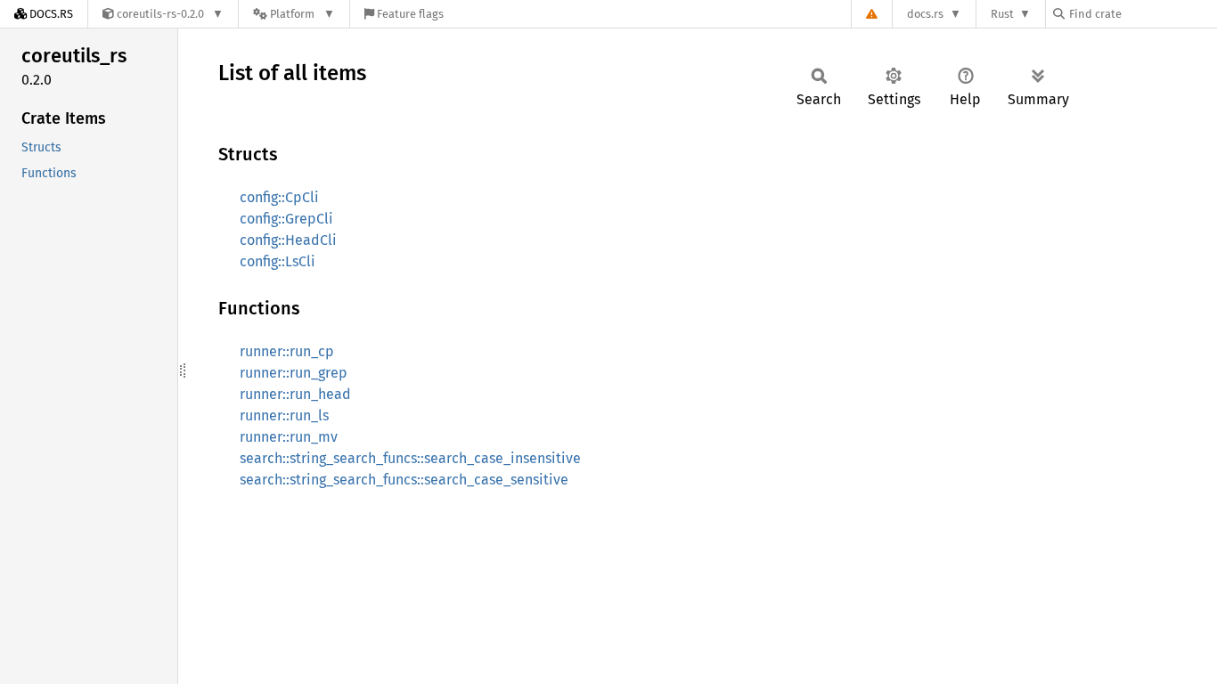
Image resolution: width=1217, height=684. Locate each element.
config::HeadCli (288, 240)
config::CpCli (279, 197)
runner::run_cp (287, 351)
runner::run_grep (293, 372)
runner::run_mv (289, 436)
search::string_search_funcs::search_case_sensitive (404, 479)
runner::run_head (295, 394)
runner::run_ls (284, 415)
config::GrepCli (286, 218)
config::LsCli (277, 261)
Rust (1002, 13)
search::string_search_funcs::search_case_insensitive (410, 458)
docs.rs (925, 13)
